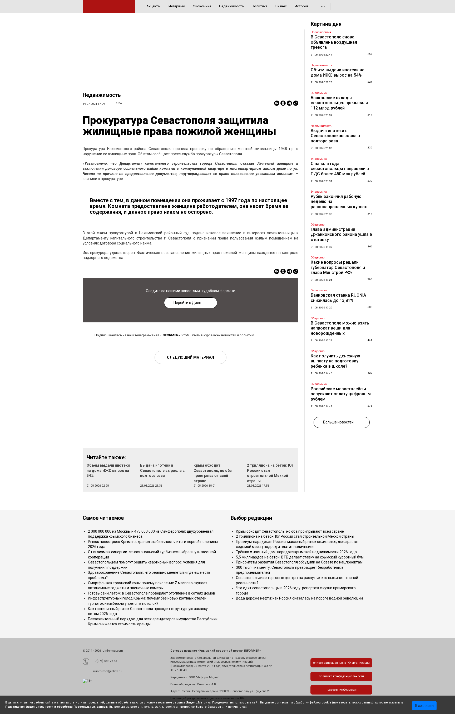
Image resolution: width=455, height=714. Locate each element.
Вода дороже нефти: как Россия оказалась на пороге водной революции (299, 598)
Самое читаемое (103, 518)
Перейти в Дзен (187, 303)
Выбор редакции (251, 518)
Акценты (153, 6)
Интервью (177, 6)
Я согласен (424, 705)
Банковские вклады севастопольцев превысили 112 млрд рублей (339, 103)
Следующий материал (190, 357)
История (302, 6)
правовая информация (341, 689)
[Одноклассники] (283, 103)
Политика (260, 6)
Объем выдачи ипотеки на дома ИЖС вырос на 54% (108, 470)
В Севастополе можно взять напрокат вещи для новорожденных (340, 328)
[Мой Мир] (295, 103)
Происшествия (321, 32)
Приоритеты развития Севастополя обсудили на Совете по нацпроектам (299, 562)
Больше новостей (338, 422)
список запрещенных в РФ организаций (341, 663)
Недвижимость (231, 6)
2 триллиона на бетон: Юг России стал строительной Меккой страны (295, 536)
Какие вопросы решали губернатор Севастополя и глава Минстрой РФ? (338, 267)
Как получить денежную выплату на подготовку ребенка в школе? (335, 361)
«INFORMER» (170, 335)
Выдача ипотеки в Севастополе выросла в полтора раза (162, 470)
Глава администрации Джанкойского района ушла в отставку (341, 234)
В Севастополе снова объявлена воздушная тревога (334, 42)
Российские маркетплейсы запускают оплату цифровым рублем (341, 394)
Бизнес (281, 6)
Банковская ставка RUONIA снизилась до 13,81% (338, 298)
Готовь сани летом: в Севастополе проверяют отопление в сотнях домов (151, 593)
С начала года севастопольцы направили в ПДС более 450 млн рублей (340, 168)
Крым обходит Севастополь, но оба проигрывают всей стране (290, 531)
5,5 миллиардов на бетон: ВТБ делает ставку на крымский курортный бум (300, 557)
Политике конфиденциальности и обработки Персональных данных (56, 706)
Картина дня (326, 24)
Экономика (202, 6)
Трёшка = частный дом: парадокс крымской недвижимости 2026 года (296, 552)
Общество (317, 224)
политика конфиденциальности (341, 676)
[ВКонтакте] (276, 103)
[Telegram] (289, 103)
